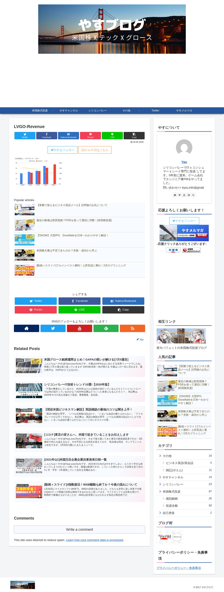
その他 (187, 456)
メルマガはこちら (96, 150)
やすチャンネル (187, 477)
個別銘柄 (189, 498)
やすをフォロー (64, 150)
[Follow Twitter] (53, 328)
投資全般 (189, 505)
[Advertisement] (112, 83)
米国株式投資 (187, 491)
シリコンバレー (187, 484)
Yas (184, 162)
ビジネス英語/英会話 (189, 463)
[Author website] (26, 328)
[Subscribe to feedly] (106, 328)
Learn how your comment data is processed (94, 540)
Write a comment (79, 529)
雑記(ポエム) (189, 470)
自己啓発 (187, 513)
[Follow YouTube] (79, 328)
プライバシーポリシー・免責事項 (179, 568)
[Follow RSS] (132, 328)
